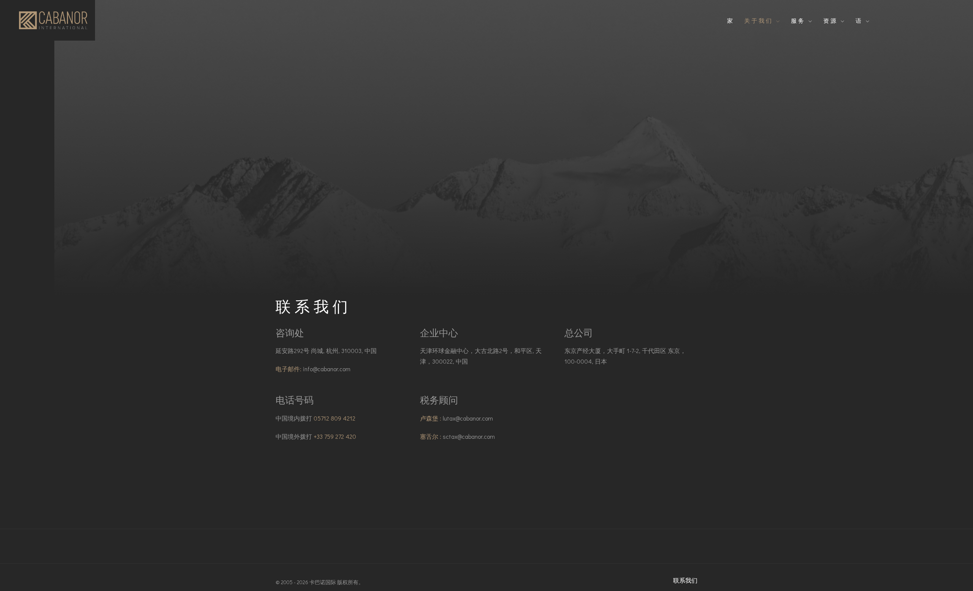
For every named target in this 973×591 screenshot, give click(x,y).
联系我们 (685, 580)
